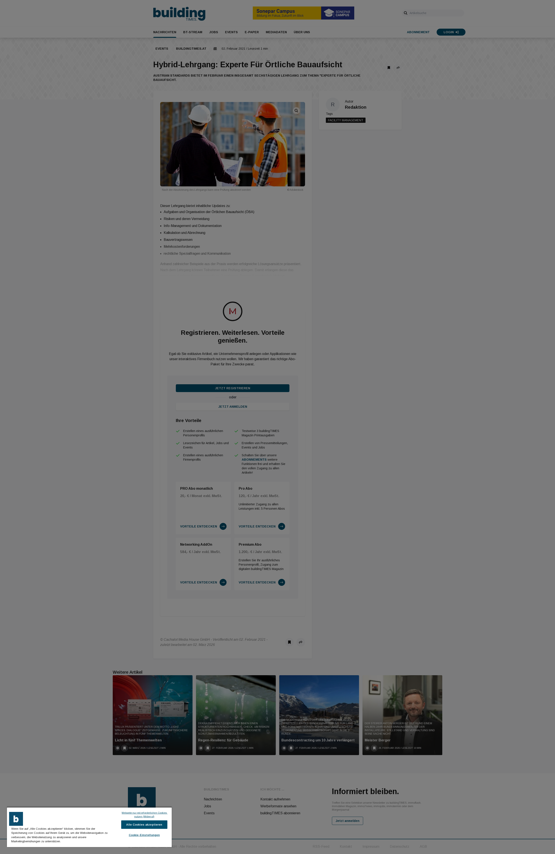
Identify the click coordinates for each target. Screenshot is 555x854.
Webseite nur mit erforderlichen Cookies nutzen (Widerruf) (144, 814)
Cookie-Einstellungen (144, 835)
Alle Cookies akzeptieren (144, 824)
